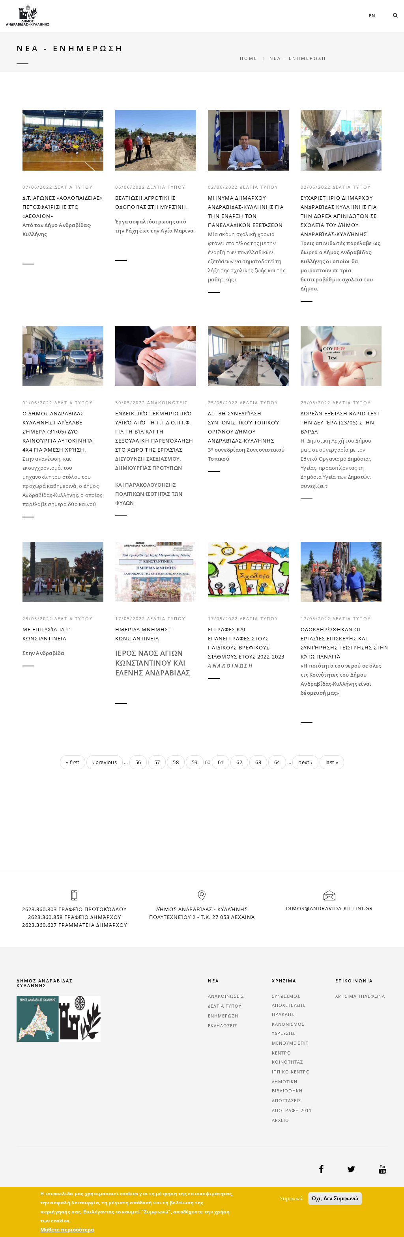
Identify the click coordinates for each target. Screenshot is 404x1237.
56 (138, 762)
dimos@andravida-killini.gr (329, 908)
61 (221, 762)
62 (239, 762)
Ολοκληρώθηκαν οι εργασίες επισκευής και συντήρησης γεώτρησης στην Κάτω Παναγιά (341, 643)
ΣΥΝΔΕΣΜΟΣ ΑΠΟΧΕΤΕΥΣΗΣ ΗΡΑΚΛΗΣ (288, 1005)
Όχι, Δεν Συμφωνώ (335, 1199)
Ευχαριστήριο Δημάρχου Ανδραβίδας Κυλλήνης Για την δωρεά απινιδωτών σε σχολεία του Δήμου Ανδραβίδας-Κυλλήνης (339, 216)
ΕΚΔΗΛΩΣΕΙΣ (222, 1026)
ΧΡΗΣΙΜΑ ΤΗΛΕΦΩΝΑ (360, 996)
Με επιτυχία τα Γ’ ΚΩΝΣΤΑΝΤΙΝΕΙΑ (46, 634)
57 (157, 762)
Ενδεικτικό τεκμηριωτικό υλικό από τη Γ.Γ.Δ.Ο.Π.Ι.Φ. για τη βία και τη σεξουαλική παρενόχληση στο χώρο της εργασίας (154, 431)
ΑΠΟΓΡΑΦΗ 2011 (292, 1110)
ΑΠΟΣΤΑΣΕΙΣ (286, 1100)
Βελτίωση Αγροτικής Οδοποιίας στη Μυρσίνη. (151, 202)
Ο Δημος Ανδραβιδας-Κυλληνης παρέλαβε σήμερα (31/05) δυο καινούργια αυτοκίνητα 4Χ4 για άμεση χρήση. (57, 431)
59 (195, 762)
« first (72, 762)
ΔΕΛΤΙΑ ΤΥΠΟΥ (73, 187)
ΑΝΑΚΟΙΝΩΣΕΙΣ (167, 403)
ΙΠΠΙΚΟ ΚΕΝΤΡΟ (291, 1072)
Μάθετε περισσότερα (67, 1229)
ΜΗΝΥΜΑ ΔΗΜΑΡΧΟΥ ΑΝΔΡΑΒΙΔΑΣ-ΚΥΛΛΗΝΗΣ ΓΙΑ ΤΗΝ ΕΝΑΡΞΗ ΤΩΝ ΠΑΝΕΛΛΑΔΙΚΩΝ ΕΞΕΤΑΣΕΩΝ (246, 211)
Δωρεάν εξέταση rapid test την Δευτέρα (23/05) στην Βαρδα (340, 422)
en (372, 16)
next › (305, 762)
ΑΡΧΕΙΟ (280, 1120)
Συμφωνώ (291, 1198)
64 (277, 762)
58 (176, 762)
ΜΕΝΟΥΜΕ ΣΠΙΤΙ (291, 1043)
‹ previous (104, 762)
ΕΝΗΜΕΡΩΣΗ (223, 1016)
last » (331, 762)
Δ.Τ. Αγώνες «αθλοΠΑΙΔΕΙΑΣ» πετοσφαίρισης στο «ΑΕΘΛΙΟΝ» (62, 206)
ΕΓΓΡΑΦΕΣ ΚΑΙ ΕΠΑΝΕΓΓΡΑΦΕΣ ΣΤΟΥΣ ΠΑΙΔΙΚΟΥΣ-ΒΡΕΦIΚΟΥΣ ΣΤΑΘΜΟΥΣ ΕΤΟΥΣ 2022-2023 (246, 643)
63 (258, 762)
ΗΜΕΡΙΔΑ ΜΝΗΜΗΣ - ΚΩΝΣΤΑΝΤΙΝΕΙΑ (143, 634)
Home (249, 58)
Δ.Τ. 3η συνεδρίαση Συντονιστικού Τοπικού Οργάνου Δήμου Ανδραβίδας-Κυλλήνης (243, 427)
